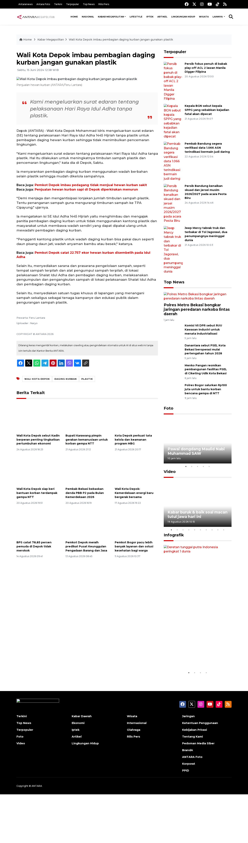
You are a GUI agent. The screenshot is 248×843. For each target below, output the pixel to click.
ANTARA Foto (192, 757)
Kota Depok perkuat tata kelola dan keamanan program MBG (133, 439)
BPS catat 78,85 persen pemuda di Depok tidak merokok (34, 546)
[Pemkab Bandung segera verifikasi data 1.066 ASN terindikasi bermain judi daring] (173, 161)
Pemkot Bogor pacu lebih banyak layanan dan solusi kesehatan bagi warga (134, 546)
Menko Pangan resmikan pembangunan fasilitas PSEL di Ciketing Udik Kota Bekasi (206, 369)
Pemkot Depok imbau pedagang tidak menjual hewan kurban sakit (91, 185)
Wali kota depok (37, 379)
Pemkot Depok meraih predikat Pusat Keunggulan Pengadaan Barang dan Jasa (86, 546)
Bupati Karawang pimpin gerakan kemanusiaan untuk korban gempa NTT (86, 439)
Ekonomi (78, 723)
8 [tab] (212, 530)
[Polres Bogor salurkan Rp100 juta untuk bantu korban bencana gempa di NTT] (173, 391)
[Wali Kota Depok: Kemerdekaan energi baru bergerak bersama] (136, 470)
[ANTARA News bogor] (35, 16)
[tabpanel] (198, 440)
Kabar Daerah (82, 716)
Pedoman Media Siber (198, 743)
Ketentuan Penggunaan (200, 723)
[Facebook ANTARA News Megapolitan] (187, 4)
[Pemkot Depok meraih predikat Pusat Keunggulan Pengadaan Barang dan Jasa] (87, 524)
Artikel (162, 16)
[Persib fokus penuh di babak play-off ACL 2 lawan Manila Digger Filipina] (173, 81)
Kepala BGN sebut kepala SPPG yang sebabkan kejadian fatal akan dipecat (207, 110)
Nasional (88, 16)
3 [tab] (198, 466)
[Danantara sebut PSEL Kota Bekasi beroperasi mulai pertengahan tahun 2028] (173, 351)
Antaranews (25, 4)
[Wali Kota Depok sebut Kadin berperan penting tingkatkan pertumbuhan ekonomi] (38, 417)
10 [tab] (224, 530)
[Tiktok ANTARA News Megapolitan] (217, 4)
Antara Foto (43, 4)
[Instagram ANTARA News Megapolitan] (202, 4)
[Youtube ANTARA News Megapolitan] (210, 4)
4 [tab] (203, 466)
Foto (168, 408)
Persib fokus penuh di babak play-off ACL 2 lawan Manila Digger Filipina (206, 68)
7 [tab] (206, 530)
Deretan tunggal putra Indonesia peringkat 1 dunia (195, 657)
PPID (185, 770)
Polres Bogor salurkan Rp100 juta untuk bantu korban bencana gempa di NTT (206, 389)
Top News (89, 4)
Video (170, 471)
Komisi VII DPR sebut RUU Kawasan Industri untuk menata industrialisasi (203, 329)
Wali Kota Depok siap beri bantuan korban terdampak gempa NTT (36, 493)
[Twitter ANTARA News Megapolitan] (194, 4)
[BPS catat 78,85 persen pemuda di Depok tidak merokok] (38, 524)
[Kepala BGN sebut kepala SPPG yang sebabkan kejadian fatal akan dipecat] (173, 121)
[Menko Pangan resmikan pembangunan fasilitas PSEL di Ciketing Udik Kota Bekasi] (173, 371)
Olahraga (133, 730)
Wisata (204, 16)
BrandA (187, 750)
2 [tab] (192, 466)
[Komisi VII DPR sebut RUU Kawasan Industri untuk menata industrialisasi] (173, 331)
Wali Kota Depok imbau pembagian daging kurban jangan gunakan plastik (121, 39)
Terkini (58, 4)
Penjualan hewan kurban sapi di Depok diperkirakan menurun (86, 189)
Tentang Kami (192, 736)
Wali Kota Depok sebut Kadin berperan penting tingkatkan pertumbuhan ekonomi (38, 439)
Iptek (149, 16)
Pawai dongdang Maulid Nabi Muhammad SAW (196, 451)
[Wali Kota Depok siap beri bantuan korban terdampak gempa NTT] (38, 470)
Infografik (174, 535)
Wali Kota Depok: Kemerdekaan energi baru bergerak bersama (134, 493)
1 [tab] (186, 466)
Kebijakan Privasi (194, 730)
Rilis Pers (103, 4)
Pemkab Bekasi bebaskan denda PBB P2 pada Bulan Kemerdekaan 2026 (84, 493)
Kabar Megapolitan (111, 16)
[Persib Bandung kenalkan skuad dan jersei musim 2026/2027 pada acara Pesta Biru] (173, 203)
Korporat (188, 763)
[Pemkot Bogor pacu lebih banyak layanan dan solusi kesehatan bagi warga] (136, 524)
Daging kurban (65, 379)
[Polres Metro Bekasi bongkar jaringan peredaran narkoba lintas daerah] (198, 296)
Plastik (87, 379)
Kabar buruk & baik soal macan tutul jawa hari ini (197, 514)
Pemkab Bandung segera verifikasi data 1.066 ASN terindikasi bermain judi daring (207, 148)
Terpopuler (72, 4)
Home (74, 16)
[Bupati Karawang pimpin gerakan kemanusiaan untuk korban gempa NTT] (87, 417)
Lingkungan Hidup (183, 16)
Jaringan (188, 716)
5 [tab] (209, 466)
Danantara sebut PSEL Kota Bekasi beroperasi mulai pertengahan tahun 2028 (205, 349)
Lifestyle (136, 16)
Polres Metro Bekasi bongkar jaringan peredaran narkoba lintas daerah (197, 309)
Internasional (136, 723)
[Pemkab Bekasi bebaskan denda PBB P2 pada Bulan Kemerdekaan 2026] (87, 470)
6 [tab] (200, 530)
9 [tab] (218, 530)
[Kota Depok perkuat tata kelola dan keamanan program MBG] (136, 417)
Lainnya (218, 16)
